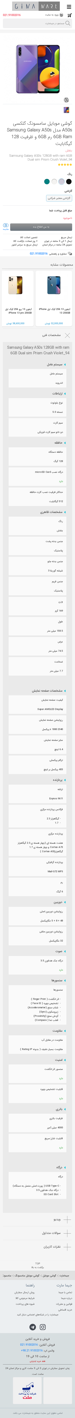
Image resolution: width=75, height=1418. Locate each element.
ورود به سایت (51, 15)
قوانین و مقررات (64, 1304)
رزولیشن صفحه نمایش (51, 720)
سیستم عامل (54, 364)
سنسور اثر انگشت (53, 1069)
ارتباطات (57, 394)
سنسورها (57, 980)
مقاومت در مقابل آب (52, 1040)
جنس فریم (57, 582)
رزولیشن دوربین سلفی (51, 932)
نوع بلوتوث (57, 403)
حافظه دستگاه (55, 452)
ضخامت (58, 662)
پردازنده (57, 780)
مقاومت (57, 1031)
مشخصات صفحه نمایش (47, 691)
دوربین (58, 902)
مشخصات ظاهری (51, 512)
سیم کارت (58, 423)
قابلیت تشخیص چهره (51, 1089)
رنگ (60, 521)
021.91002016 (12, 15)
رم (62, 882)
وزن (60, 602)
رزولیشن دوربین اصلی (51, 912)
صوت (59, 951)
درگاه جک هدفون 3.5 (52, 961)
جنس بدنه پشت (54, 541)
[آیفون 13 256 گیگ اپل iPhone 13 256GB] (54, 289)
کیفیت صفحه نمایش (52, 700)
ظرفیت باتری (56, 1118)
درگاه (59, 1167)
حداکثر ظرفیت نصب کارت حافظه (46, 492)
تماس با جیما (65, 1292)
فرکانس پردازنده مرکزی (51, 809)
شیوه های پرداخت (25, 1304)
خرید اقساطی (65, 1310)
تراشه (60, 789)
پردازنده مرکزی (55, 834)
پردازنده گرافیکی (54, 862)
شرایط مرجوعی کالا (25, 1298)
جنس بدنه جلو (55, 561)
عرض (60, 642)
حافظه (58, 443)
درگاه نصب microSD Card (49, 472)
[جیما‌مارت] (36, 6)
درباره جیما (66, 1298)
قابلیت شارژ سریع (54, 1138)
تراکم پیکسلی (56, 760)
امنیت (58, 1060)
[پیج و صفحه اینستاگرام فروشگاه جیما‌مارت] (43, 1327)
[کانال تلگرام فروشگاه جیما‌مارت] (32, 1327)
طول (60, 622)
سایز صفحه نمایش (53, 740)
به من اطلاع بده (41, 227)
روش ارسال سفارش (24, 1292)
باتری (59, 1109)
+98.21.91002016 (32, 1351)
